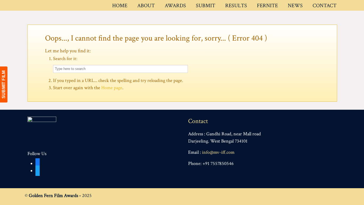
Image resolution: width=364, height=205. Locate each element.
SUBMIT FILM (3, 84)
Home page (111, 88)
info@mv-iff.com (218, 152)
